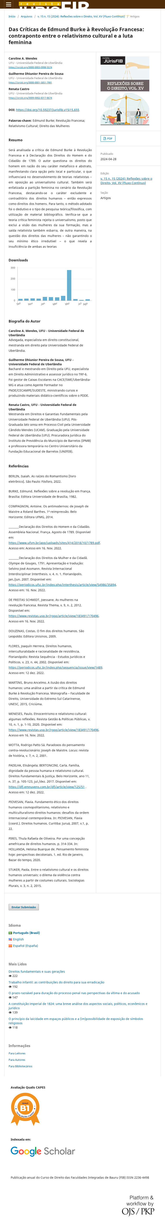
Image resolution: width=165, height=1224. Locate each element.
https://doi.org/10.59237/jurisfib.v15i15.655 (47, 110)
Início (12, 16)
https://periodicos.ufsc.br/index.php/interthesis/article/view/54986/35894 (62, 585)
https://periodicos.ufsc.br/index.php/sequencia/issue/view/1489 (55, 667)
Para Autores (17, 1060)
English (18, 939)
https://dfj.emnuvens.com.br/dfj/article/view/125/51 (47, 787)
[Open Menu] (8, 4)
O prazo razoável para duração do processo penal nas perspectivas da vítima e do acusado (74, 993)
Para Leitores (17, 1053)
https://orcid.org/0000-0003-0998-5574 (30, 67)
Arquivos (26, 16)
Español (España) (25, 946)
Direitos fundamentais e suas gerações (37, 971)
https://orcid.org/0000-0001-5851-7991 (30, 82)
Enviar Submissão (24, 907)
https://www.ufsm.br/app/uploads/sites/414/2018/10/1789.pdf (54, 543)
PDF (109, 138)
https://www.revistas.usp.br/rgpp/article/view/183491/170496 (54, 616)
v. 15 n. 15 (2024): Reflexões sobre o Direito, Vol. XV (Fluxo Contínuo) (81, 16)
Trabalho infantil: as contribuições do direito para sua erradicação (56, 982)
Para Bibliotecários (20, 1066)
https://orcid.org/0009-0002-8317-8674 (30, 98)
